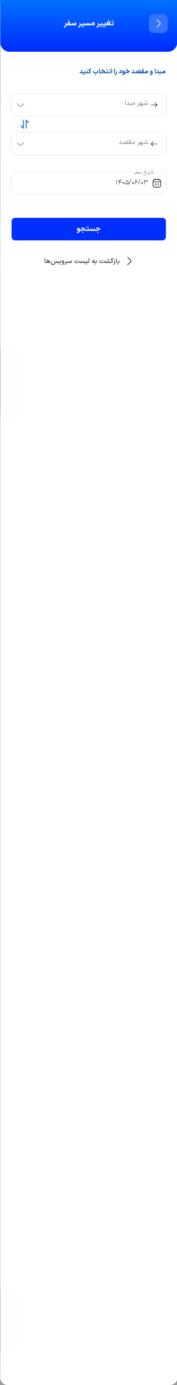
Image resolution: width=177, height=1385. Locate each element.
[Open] (20, 105)
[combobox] (80, 105)
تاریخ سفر (144, 172)
